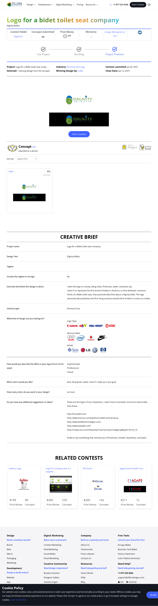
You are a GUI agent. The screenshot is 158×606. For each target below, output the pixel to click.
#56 (34, 147)
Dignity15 (18, 36)
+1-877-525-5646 (120, 4)
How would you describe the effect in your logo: (35, 366)
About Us (85, 545)
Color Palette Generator (129, 558)
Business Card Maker (127, 549)
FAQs (83, 577)
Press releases (87, 554)
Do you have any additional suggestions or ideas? (30, 402)
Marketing (11, 563)
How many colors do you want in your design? (28, 392)
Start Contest (138, 4)
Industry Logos (51, 582)
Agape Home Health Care (131, 468)
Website (10, 577)
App (8, 582)
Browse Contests (51, 573)
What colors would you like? (20, 382)
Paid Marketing (51, 549)
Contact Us (86, 558)
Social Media (49, 554)
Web (9, 549)
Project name (13, 246)
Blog (83, 582)
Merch (10, 554)
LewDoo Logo (15, 468)
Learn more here (18, 599)
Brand (9, 545)
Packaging (11, 558)
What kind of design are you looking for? (26, 318)
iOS (121, 582)
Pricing (80, 4)
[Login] (148, 4)
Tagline (10, 266)
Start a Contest (79, 134)
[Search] (110, 4)
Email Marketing (51, 558)
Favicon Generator (126, 554)
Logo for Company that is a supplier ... (58, 470)
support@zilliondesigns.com (131, 577)
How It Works (87, 573)
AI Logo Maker (124, 545)
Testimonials (87, 549)
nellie (80, 71)
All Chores (87, 468)
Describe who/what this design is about (25, 286)
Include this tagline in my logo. (21, 276)
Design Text (12, 256)
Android (132, 582)
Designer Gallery (51, 577)
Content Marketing (52, 545)
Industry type (13, 308)
